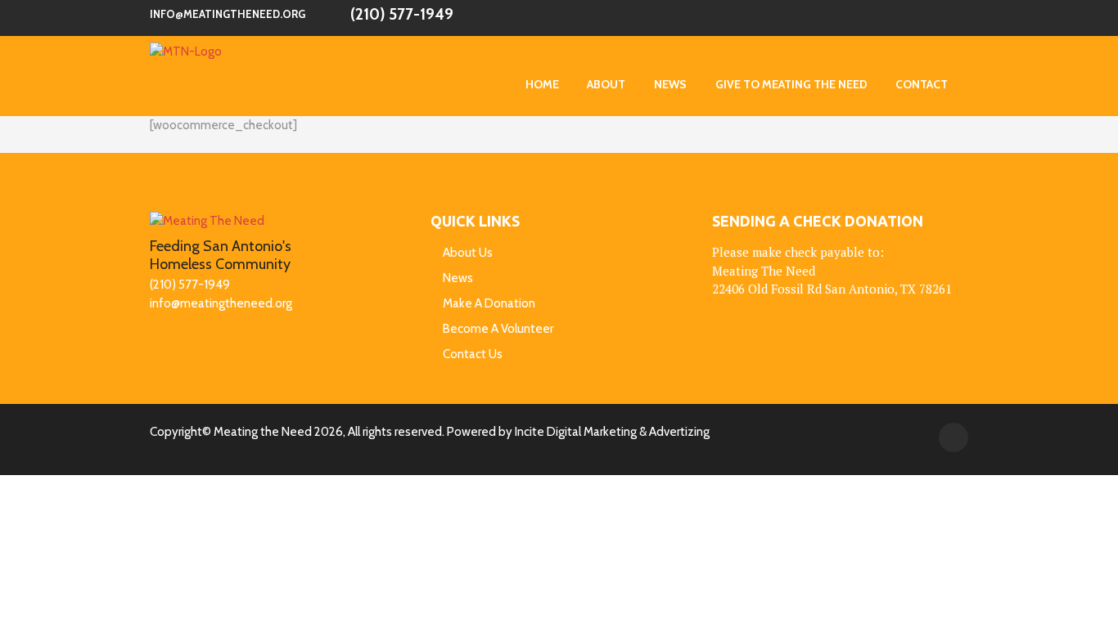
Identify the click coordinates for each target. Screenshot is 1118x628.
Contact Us (473, 354)
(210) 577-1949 (401, 14)
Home (542, 84)
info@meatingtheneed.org (227, 13)
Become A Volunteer (498, 328)
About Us (468, 252)
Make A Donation (489, 303)
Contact (921, 84)
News (670, 84)
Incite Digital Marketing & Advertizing (612, 431)
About (606, 84)
